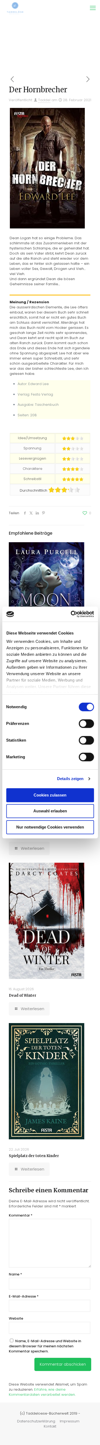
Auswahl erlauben (50, 811)
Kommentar (21, 1215)
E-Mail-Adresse (24, 1296)
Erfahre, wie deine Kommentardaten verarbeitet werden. (42, 1392)
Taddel (44, 100)
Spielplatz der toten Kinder (34, 1156)
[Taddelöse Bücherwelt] (15, 8)
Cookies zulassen (50, 795)
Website (16, 1318)
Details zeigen (70, 778)
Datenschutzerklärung (36, 1421)
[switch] (86, 723)
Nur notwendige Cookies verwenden (50, 827)
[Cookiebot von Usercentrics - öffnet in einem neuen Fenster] (71, 614)
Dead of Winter (22, 995)
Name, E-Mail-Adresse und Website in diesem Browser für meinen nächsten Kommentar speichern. (45, 1346)
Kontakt (50, 1426)
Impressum (69, 1421)
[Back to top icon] (89, 1434)
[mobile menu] (92, 8)
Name (15, 1274)
